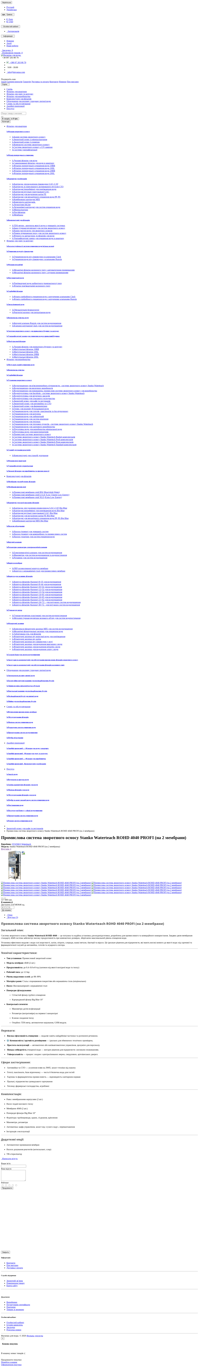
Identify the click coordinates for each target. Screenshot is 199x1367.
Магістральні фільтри (15, 341)
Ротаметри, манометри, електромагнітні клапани (26, 547)
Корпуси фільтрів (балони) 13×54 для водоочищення (37, 592)
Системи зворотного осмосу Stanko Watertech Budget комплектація (43, 437)
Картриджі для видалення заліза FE (29, 194)
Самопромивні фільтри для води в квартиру (33, 163)
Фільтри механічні (14, 265)
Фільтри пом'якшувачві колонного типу (31, 286)
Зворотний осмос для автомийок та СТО (31, 403)
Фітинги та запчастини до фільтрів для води (33, 236)
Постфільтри (18, 212)
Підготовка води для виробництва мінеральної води (37, 429)
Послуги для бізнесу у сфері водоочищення (24, 810)
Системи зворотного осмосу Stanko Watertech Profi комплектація (42, 439)
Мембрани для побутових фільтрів (20, 482)
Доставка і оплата (14, 1268)
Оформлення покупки (11, 1364)
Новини (10, 41)
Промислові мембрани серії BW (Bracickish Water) (36, 492)
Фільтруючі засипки (15, 623)
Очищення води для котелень (26, 414)
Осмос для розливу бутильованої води (30, 409)
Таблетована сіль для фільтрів (26, 634)
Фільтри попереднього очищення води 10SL (33, 168)
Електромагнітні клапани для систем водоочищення (37, 552)
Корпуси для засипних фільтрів (19, 576)
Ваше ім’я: (6, 1163)
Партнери (11, 1307)
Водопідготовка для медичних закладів (31, 396)
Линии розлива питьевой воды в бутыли (23, 686)
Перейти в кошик (9, 1362)
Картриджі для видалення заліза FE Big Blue (33, 516)
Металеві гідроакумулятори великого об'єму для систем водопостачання (46, 618)
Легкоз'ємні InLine (21, 204)
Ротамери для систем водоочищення (29, 558)
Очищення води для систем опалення (30, 419)
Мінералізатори (20, 210)
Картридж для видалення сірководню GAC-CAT (35, 184)
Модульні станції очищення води (20, 365)
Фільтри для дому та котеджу (19, 94)
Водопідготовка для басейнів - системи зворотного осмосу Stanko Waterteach (48, 393)
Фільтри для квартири (16, 91)
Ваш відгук (6, 1169)
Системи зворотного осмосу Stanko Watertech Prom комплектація (42, 442)
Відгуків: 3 (6, 849)
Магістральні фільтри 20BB (25, 354)
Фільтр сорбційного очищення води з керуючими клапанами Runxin (44, 299)
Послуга (10, 108)
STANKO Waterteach (21, 844)
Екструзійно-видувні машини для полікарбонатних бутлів (30, 681)
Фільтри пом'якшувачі (16, 461)
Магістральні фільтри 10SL (25, 352)
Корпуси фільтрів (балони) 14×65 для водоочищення (37, 594)
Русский (10, 7)
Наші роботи (12, 46)
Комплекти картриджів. (24, 202)
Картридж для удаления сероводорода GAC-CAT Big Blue (39, 508)
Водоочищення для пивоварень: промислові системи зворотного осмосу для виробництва (54, 391)
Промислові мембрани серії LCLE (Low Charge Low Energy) (40, 495)
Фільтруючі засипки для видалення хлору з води (35, 649)
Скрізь (9, 89)
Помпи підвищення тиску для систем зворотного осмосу (39, 233)
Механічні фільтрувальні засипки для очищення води (37, 631)
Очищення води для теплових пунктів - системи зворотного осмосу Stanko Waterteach (52, 424)
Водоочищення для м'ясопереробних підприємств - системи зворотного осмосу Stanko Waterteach (58, 385)
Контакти (10, 1263)
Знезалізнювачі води (15, 304)
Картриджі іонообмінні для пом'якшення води (34, 189)
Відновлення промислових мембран (21, 712)
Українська (11, 10)
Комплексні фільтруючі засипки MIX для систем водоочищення (42, 629)
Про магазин (12, 1265)
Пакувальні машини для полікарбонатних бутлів (26, 691)
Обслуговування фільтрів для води (21, 795)
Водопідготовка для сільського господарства (33, 398)
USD (9, 22)
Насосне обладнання (15, 526)
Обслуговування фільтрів (17, 717)
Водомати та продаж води (17, 780)
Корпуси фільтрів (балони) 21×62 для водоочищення (37, 600)
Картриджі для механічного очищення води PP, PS (36, 197)
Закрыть (5, 1252)
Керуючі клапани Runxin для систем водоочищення (36, 323)
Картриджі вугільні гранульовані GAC (30, 192)
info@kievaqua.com (15, 72)
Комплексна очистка (15, 370)
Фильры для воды (35, 1336)
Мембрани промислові (16, 487)
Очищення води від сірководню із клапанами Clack (36, 257)
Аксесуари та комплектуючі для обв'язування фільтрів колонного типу (35, 665)
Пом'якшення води (14, 805)
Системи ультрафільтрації (24, 150)
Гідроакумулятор (14, 610)
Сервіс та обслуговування (18, 104)
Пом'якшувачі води (15, 278)
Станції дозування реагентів (18, 450)
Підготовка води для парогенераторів (30, 432)
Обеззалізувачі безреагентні (25, 310)
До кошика (6, 910)
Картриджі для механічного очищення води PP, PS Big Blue (40, 518)
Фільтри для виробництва (18, 96)
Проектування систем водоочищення (21, 733)
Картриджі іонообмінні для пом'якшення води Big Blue (38, 510)
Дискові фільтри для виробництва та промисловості (27, 471)
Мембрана (17, 215)
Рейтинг (5, 1183)
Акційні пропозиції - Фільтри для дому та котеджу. (27, 753)
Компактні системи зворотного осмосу (31, 144)
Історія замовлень (14, 1325)
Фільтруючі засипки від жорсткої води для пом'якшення (38, 636)
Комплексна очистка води (17, 318)
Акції (9, 43)
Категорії (5, 122)
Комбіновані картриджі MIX (26, 199)
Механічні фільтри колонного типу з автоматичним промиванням (43, 270)
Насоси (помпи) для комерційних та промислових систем (39, 534)
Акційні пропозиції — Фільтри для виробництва (26, 759)
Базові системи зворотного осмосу (28, 137)
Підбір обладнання (14, 738)
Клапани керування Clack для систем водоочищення (37, 326)
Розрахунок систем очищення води (21, 727)
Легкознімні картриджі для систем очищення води (36, 207)
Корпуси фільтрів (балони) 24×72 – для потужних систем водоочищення (46, 602)
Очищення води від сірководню (19, 251)
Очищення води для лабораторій (28, 416)
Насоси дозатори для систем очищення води (33, 537)
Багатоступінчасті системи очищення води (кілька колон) (30, 246)
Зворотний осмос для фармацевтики (29, 406)
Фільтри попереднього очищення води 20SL (33, 173)
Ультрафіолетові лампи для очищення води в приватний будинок (33, 336)
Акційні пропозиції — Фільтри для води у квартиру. (27, 748)
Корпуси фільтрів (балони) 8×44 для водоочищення (36, 584)
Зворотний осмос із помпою (26, 142)
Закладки (10, 1327)
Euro (9, 19)
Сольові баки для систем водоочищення (23, 655)
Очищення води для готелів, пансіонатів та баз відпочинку (40, 411)
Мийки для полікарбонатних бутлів (21, 701)
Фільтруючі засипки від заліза (26, 639)
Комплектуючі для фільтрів (18, 99)
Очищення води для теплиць (26, 421)
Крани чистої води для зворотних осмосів (32, 231)
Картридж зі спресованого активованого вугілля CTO (37, 186)
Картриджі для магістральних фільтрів (22, 503)
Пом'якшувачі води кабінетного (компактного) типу (37, 283)
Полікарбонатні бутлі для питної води (22, 696)
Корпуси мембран (14, 563)
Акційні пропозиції (15, 106)
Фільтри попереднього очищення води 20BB (33, 171)
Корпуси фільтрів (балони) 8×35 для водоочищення (36, 582)
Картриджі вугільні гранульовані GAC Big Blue (35, 513)
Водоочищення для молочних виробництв (32, 388)
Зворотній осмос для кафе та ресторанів (31, 401)
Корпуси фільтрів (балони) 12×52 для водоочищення (37, 589)
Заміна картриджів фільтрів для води (22, 785)
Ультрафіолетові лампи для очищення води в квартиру (38, 238)
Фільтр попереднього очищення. (20, 155)
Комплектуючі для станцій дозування (30, 455)
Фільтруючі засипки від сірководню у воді (32, 641)
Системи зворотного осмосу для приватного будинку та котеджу (32, 331)
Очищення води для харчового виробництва (33, 427)
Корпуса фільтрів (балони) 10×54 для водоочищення (37, 587)
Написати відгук (9, 1158)
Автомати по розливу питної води (20, 676)
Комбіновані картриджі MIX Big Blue (30, 521)
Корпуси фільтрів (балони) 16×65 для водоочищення (37, 597)
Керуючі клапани (14, 542)
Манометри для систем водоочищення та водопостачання (39, 555)
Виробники (11, 1302)
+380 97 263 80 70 (17, 62)
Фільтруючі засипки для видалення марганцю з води (37, 644)
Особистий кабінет (15, 1322)
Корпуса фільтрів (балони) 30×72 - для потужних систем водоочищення (46, 605)
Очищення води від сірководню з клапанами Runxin (37, 259)
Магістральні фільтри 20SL (25, 357)
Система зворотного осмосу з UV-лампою (32, 147)
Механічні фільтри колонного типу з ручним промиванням (40, 272)
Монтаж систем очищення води (19, 722)
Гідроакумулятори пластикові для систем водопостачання (39, 615)
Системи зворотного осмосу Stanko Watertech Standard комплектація (44, 445)
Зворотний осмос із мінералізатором (29, 139)
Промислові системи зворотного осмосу (31, 434)
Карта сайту (12, 1285)
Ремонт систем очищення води (19, 821)
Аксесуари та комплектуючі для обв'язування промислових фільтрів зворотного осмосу (42, 660)
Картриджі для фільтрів (16, 179)
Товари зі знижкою (15, 1309)
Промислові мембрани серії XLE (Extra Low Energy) (37, 497)
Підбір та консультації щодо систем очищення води (27, 800)
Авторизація (12, 31)
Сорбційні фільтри (14, 291)
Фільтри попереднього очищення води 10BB (33, 166)
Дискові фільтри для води (24, 160)
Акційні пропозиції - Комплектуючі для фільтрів (26, 764)
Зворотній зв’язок (14, 1281)
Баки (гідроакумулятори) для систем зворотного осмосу (38, 228)
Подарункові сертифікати (18, 1305)
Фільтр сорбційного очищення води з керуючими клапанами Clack (43, 296)
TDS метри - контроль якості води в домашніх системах (38, 225)
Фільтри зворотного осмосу (18, 131)
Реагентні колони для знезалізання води (31, 312)
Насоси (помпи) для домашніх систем (30, 531)
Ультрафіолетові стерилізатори (19, 466)
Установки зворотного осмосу (19, 380)
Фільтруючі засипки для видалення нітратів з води (36, 647)
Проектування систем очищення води (22, 816)
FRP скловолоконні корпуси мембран (30, 568)
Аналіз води (11, 774)
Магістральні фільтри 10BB (25, 349)
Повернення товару (15, 1283)
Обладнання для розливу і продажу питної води (28, 101)
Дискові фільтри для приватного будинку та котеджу (37, 347)
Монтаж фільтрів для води (17, 790)
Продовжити (7, 1188)
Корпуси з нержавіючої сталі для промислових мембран (38, 571)
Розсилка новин (13, 1330)
